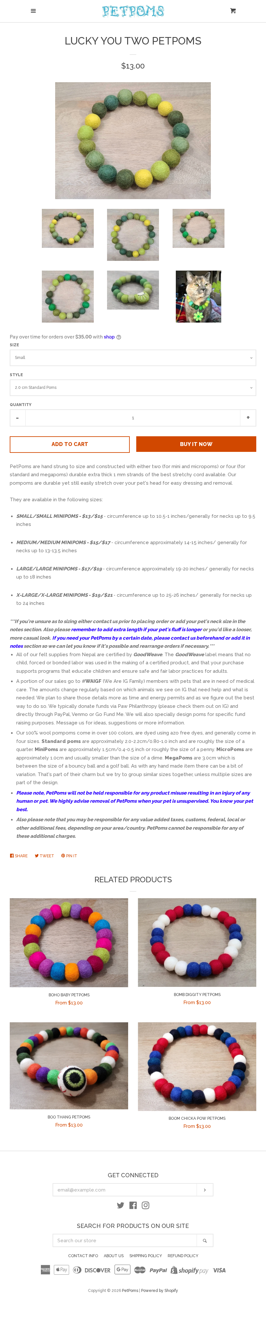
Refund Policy (183, 1256)
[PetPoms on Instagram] (146, 1207)
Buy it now (196, 444)
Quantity (20, 404)
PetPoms (130, 1290)
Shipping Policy (145, 1256)
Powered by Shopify (159, 1290)
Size (14, 345)
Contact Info (83, 1256)
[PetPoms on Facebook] (133, 1207)
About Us (114, 1256)
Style (16, 375)
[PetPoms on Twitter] (121, 1207)
